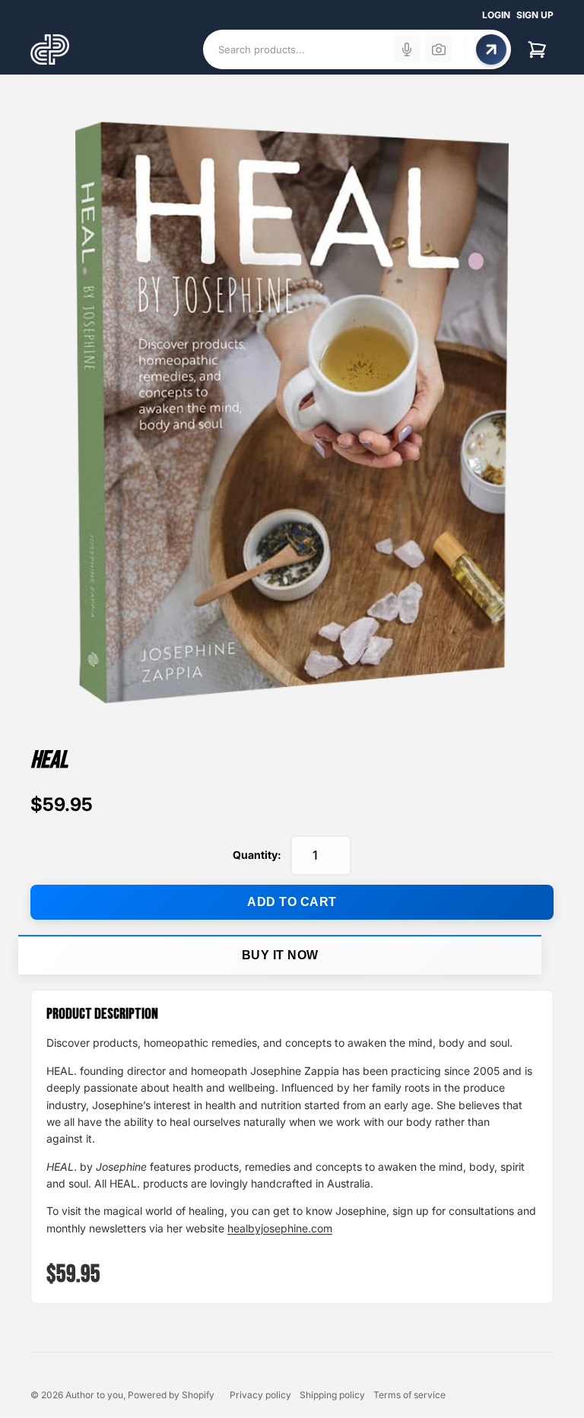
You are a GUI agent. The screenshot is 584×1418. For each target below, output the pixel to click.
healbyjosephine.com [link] (279, 1228)
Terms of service (409, 1395)
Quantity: (257, 854)
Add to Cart (292, 901)
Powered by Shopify (171, 1395)
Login (496, 15)
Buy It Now (280, 955)
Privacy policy (260, 1395)
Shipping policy (332, 1395)
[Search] (491, 49)
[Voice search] (407, 49)
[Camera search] (438, 49)
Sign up (535, 15)
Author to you (94, 1395)
